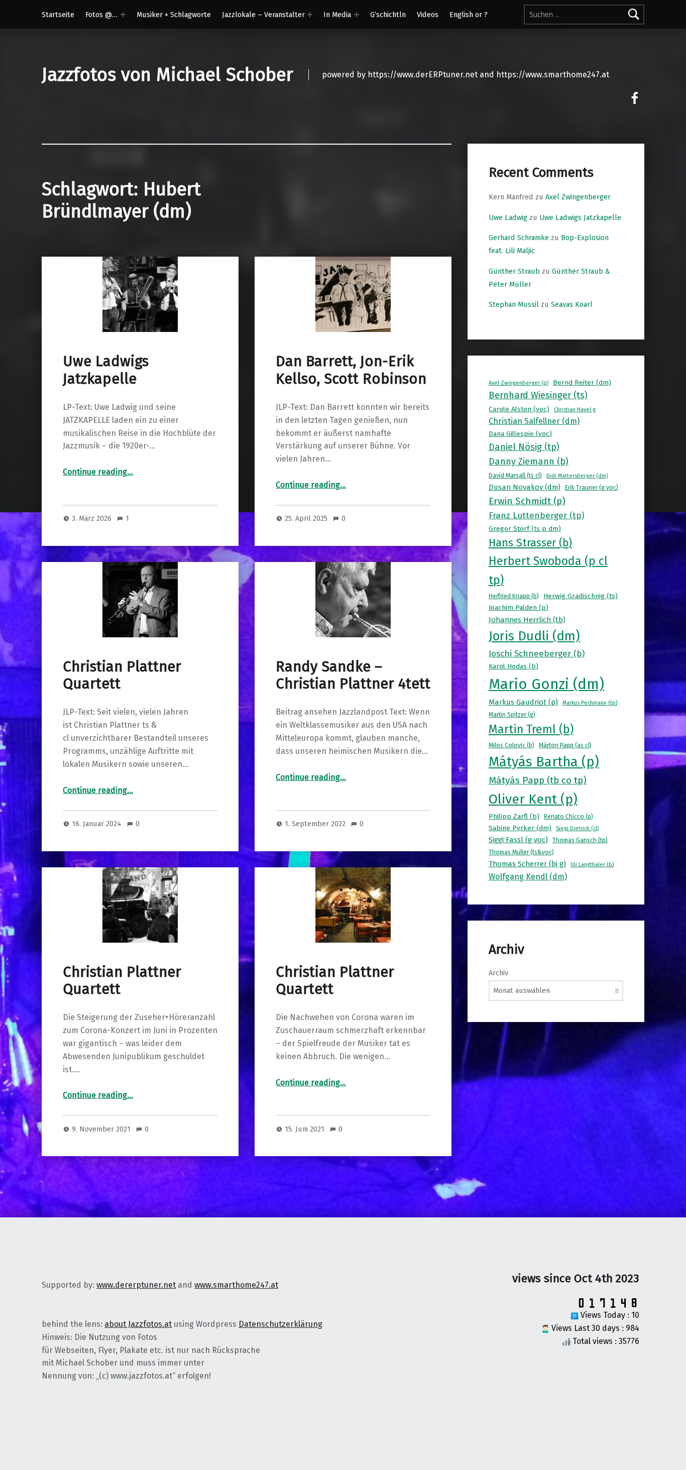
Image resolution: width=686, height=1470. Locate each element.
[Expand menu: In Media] (356, 14)
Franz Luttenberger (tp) (536, 515)
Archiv (498, 972)
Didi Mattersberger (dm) (577, 476)
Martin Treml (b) (531, 729)
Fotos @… (101, 14)
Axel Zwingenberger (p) (518, 383)
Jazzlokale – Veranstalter (263, 14)
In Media (337, 14)
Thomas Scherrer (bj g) (527, 863)
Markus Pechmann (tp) (589, 703)
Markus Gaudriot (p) (523, 702)
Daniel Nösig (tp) (524, 447)
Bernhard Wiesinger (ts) (538, 395)
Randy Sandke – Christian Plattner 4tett (353, 675)
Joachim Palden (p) (518, 607)
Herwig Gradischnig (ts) (580, 596)
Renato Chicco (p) (568, 816)
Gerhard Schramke (519, 237)
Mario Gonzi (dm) (546, 684)
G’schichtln (388, 14)
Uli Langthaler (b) (592, 864)
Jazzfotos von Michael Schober (167, 75)
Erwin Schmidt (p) (527, 501)
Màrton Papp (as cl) (565, 745)
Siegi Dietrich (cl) (577, 828)
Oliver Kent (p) (533, 799)
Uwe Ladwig (508, 217)
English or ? (468, 14)
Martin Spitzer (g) (512, 714)
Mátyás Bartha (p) (544, 762)
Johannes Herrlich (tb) (527, 619)
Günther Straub (514, 271)
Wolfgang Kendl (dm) (528, 876)
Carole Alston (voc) (519, 409)
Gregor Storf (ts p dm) (525, 528)
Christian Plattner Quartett (122, 675)
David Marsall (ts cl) (515, 475)
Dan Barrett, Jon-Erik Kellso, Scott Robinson (351, 370)
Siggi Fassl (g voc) (518, 839)
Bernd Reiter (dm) (582, 382)
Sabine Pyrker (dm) (520, 828)
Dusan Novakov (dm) (524, 487)
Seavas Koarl (572, 304)
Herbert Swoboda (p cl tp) (548, 570)
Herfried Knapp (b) (514, 596)
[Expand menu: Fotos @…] (123, 14)
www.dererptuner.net (136, 1285)
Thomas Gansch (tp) (580, 840)
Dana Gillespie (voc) (520, 433)
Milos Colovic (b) (511, 745)
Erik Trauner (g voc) (591, 487)
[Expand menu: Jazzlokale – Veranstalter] (309, 14)
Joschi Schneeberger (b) (537, 653)
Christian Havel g (575, 409)
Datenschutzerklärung (280, 1324)
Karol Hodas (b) (513, 666)
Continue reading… (98, 472)
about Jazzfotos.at (138, 1324)
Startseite (58, 14)
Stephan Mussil (514, 304)
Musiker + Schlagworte (174, 14)
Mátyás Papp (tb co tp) (538, 780)
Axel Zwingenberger (578, 196)
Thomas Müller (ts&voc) (521, 852)
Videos (427, 14)
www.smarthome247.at (236, 1285)
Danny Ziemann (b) (528, 461)
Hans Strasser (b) (530, 542)
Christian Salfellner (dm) (534, 421)
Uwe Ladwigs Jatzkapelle (106, 370)
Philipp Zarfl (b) (514, 816)
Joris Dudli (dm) (534, 636)
